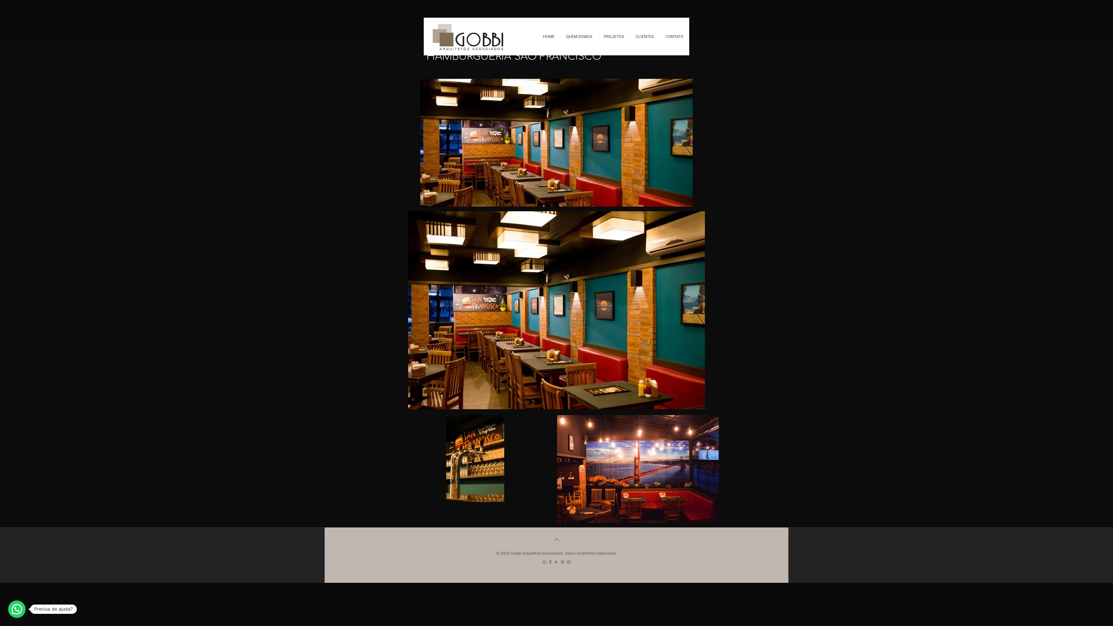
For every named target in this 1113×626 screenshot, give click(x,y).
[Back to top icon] (556, 540)
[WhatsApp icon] (544, 562)
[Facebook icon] (550, 562)
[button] (17, 609)
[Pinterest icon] (563, 562)
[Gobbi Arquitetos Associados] (468, 36)
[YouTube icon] (556, 562)
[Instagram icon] (569, 562)
